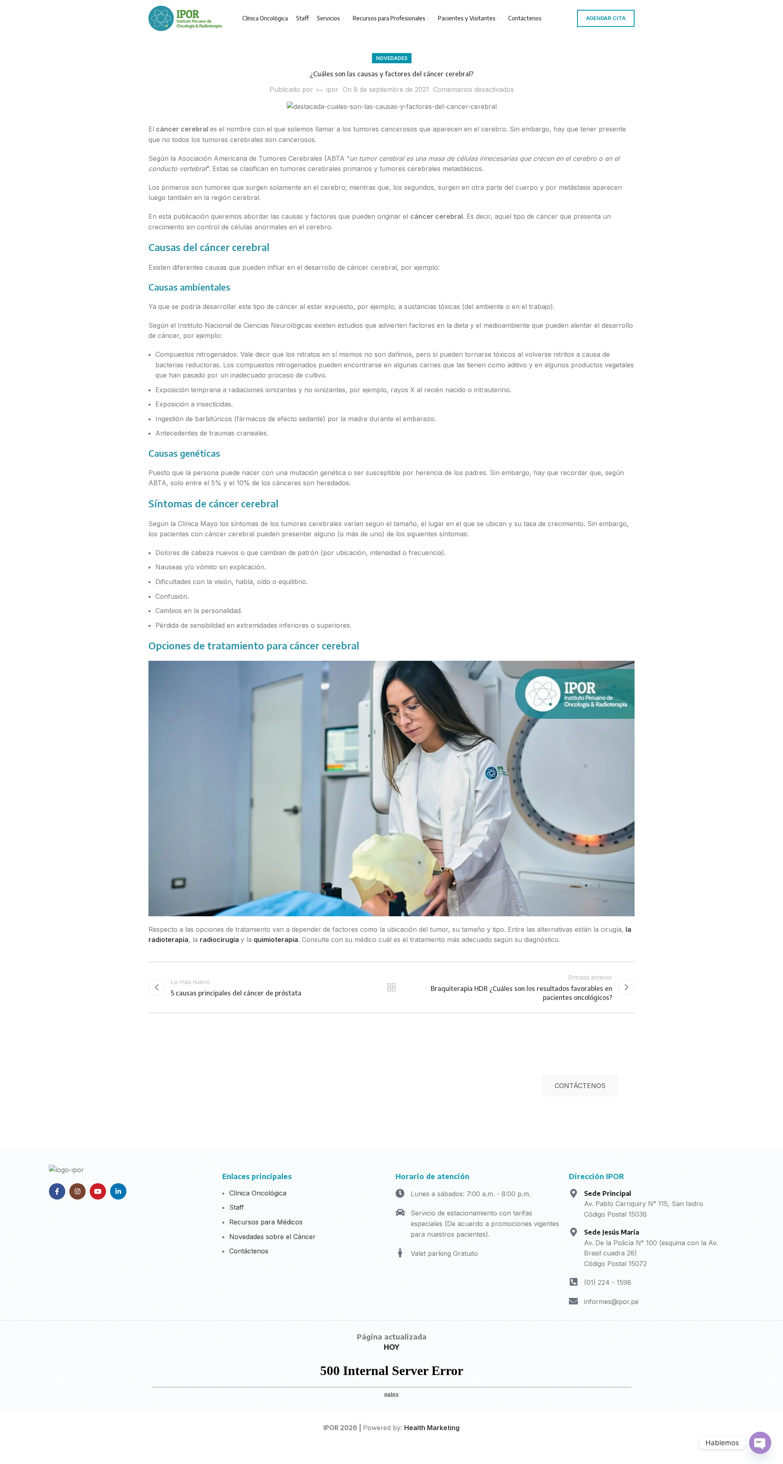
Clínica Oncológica (257, 1193)
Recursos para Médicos (266, 1222)
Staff (236, 1207)
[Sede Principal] (573, 1193)
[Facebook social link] (57, 1191)
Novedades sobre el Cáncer (272, 1237)
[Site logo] (185, 17)
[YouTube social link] (98, 1191)
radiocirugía (219, 939)
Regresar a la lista (392, 987)
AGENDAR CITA (606, 18)
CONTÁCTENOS (580, 1086)
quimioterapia (276, 939)
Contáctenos (248, 1251)
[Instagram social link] (77, 1191)
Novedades (391, 58)
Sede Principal (607, 1193)
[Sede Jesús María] (573, 1232)
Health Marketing (432, 1428)
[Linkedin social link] (118, 1191)
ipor (332, 89)
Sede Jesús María (611, 1232)
